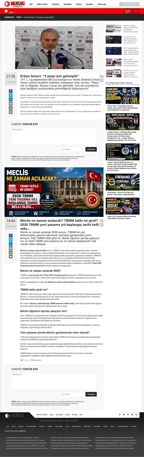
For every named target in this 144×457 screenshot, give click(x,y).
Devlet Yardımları (123, 426)
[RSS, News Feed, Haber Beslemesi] (128, 414)
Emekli (134, 426)
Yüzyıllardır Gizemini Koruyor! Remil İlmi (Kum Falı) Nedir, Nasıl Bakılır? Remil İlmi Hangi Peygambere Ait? (69, 448)
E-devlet (42, 426)
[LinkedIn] (10, 99)
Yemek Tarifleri (42, 415)
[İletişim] (133, 4)
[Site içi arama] (138, 4)
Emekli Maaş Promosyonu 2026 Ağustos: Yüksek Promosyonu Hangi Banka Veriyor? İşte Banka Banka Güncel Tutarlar (24, 437)
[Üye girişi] (132, 414)
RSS (81, 415)
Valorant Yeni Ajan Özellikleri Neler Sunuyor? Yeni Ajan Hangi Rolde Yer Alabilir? (70, 440)
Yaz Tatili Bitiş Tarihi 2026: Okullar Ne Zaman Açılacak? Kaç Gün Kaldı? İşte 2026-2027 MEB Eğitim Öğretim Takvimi (25, 448)
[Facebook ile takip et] (120, 414)
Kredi (13, 426)
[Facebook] (10, 91)
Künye (67, 415)
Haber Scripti (69, 421)
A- (101, 80)
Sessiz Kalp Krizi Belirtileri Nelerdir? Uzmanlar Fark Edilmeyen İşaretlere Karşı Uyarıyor (115, 443)
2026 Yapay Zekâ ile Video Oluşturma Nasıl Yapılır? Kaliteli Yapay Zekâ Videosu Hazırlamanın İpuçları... (113, 448)
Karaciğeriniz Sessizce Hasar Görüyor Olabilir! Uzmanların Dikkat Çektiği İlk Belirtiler (24, 446)
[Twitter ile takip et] (124, 414)
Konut (106, 426)
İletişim (75, 415)
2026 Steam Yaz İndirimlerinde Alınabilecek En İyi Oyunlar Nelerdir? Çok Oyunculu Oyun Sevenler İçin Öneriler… (24, 440)
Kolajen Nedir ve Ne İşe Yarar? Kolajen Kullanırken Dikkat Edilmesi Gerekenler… (113, 437)
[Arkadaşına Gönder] (10, 103)
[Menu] (121, 4)
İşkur (112, 426)
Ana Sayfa (59, 415)
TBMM (33, 360)
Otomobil (97, 426)
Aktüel (50, 426)
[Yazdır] (10, 108)
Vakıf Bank (87, 426)
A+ (101, 76)
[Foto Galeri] (129, 4)
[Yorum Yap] (10, 112)
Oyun (52, 415)
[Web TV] (125, 4)
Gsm (67, 426)
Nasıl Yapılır (59, 426)
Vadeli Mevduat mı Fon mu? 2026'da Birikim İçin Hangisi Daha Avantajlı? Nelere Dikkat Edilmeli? (115, 440)
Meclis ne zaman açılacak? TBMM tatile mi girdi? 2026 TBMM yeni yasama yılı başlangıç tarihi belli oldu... (25, 443)
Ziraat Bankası (31, 426)
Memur (21, 426)
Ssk (8, 426)
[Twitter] (10, 95)
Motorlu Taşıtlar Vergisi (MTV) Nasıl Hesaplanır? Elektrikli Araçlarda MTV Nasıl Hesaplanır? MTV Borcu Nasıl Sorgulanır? (69, 437)
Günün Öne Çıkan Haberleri (15, 431)
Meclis (38, 360)
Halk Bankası (76, 426)
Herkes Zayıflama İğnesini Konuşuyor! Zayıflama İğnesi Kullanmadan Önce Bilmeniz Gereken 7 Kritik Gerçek (68, 443)
